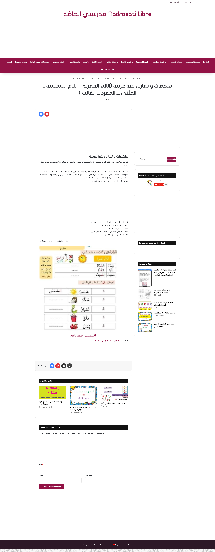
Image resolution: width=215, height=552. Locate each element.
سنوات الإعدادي (175, 62)
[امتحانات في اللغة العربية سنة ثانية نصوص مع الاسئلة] (83, 395)
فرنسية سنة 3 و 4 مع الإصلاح (164, 313)
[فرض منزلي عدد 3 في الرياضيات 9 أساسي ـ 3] (145, 294)
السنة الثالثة (111, 62)
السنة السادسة (158, 62)
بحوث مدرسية (21, 62)
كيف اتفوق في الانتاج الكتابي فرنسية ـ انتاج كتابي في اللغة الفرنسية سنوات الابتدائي (165, 272)
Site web (88, 475)
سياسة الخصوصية (193, 62)
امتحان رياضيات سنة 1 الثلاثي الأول (113, 403)
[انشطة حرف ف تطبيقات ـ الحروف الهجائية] (145, 305)
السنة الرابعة (126, 62)
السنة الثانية (97, 62)
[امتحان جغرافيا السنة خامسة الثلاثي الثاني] (145, 327)
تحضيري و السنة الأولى (78, 62)
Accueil (9, 62)
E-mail (41, 475)
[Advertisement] (107, 38)
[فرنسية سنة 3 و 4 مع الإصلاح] (145, 316)
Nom (41, 465)
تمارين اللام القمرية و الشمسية (106, 341)
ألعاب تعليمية (58, 62)
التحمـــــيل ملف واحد (83, 335)
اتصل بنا (206, 62)
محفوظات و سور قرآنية (39, 62)
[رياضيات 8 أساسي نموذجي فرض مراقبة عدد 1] (52, 392)
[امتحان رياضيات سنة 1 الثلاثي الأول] (114, 393)
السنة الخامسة (142, 62)
